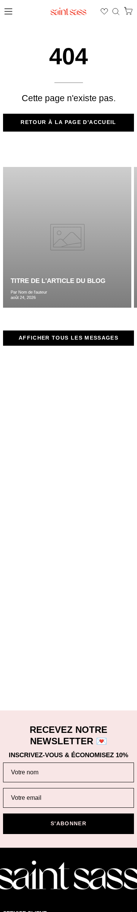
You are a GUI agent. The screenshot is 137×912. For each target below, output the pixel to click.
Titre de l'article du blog (58, 280)
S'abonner (68, 823)
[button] (116, 11)
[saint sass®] (68, 11)
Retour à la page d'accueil (68, 122)
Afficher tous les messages (68, 338)
